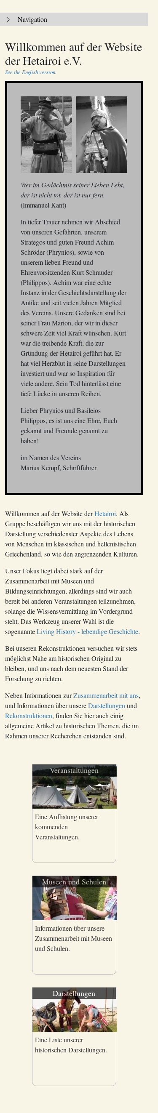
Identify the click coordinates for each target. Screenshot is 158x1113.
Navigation (32, 19)
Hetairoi (105, 513)
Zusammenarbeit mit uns (106, 695)
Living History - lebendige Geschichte (87, 631)
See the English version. (30, 71)
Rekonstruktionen (28, 715)
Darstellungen (106, 705)
